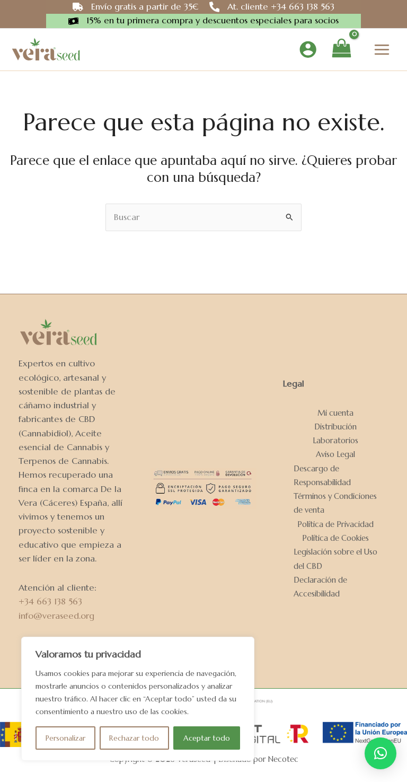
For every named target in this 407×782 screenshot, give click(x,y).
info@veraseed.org (56, 615)
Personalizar (65, 738)
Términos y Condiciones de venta (335, 503)
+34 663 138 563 (50, 601)
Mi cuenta (335, 413)
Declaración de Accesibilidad (320, 587)
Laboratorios (335, 440)
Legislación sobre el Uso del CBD (335, 558)
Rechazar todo (134, 738)
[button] (380, 753)
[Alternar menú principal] (381, 49)
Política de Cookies (335, 538)
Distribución (335, 427)
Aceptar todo (206, 738)
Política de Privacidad (335, 524)
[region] (137, 699)
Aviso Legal (335, 454)
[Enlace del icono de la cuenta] (308, 49)
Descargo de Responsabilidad (322, 475)
